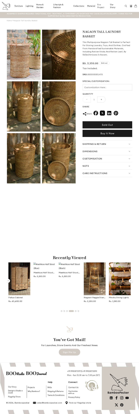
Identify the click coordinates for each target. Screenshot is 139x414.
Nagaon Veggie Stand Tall (94, 297)
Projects (31, 387)
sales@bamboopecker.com (49, 403)
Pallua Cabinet (15, 297)
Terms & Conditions (56, 395)
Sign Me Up (69, 352)
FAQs (50, 387)
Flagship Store (14, 397)
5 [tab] (76, 311)
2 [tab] (64, 311)
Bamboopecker (22, 403)
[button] (19, 6)
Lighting (29, 6)
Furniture (19, 6)
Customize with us (73, 392)
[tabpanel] (19, 283)
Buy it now (107, 133)
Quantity (88, 94)
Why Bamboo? (34, 391)
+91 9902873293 (89, 371)
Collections (78, 6)
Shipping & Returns (56, 391)
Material (91, 6)
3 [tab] (67, 311)
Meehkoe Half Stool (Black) (68, 272)
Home (9, 20)
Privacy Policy (74, 397)
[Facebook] (95, 114)
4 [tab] (71, 311)
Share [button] (89, 113)
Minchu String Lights (119, 297)
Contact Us (73, 387)
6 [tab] (78, 311)
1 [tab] (61, 311)
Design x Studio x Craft (15, 392)
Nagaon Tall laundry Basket (25, 20)
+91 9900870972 (74, 371)
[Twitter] (102, 114)
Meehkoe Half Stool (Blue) (43, 272)
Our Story (12, 387)
